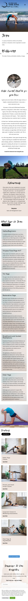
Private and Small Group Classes (8, 485)
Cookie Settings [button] (5, 597)
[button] (1, 53)
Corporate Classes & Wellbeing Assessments (10, 512)
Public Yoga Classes (6, 458)
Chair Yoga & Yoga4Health (7, 539)
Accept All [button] (12, 597)
